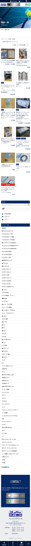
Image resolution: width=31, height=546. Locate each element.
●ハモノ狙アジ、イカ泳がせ (8, 310)
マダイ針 (4, 336)
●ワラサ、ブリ (5, 348)
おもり (3, 430)
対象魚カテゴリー (6, 377)
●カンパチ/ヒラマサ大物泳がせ (9, 242)
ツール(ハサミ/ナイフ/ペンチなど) (9, 415)
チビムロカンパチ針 (6, 257)
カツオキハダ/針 (5, 275)
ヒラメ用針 (4, 345)
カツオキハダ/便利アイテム (8, 286)
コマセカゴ (4, 401)
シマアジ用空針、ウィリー (8, 295)
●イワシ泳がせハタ (6, 339)
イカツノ (4, 395)
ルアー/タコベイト (6, 404)
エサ (3, 363)
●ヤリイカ (4, 322)
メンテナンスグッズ (6, 421)
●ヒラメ (4, 342)
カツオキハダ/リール (6, 269)
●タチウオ (4, 357)
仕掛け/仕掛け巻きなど (7, 427)
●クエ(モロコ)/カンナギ (7, 231)
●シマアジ (4, 289)
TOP (2, 29)
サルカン (4, 424)
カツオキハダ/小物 (6, 283)
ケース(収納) (5, 413)
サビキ (3, 371)
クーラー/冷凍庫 (5, 389)
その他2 (3, 462)
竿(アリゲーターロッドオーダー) (9, 448)
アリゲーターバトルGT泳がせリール (10, 445)
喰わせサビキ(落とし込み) (8, 374)
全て (3, 39)
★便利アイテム (5, 457)
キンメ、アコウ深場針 (7, 307)
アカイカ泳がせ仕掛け (7, 251)
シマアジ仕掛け (5, 292)
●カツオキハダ (5, 266)
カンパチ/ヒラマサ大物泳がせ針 (9, 248)
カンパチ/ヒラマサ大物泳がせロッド (10, 245)
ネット (3, 407)
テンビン (4, 398)
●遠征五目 (4, 298)
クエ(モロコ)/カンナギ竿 (7, 234)
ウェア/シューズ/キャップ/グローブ (10, 410)
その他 (3, 459)
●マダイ (4, 330)
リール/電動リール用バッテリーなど (10, 454)
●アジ (3, 327)
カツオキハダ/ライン (6, 278)
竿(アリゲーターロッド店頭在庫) (9, 451)
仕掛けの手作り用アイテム (8, 386)
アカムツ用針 (5, 319)
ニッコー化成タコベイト (7, 366)
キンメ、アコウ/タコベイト (8, 313)
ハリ (3, 436)
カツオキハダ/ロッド (6, 272)
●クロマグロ (5, 263)
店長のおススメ (5, 380)
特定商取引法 (5, 467)
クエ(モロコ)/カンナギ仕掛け (8, 239)
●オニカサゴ (5, 351)
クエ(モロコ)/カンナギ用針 (8, 237)
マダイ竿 (4, 333)
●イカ (3, 325)
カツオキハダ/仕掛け (6, 281)
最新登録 (4, 228)
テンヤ (3, 360)
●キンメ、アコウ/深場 (7, 304)
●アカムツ (4, 316)
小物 (3, 418)
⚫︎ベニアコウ (5, 301)
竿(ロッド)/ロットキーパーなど (9, 439)
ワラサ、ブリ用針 (6, 354)
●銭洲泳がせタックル (7, 260)
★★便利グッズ (5, 383)
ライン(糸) (4, 433)
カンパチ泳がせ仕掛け (7, 254)
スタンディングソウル (7, 442)
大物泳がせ (4, 369)
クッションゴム (5, 392)
